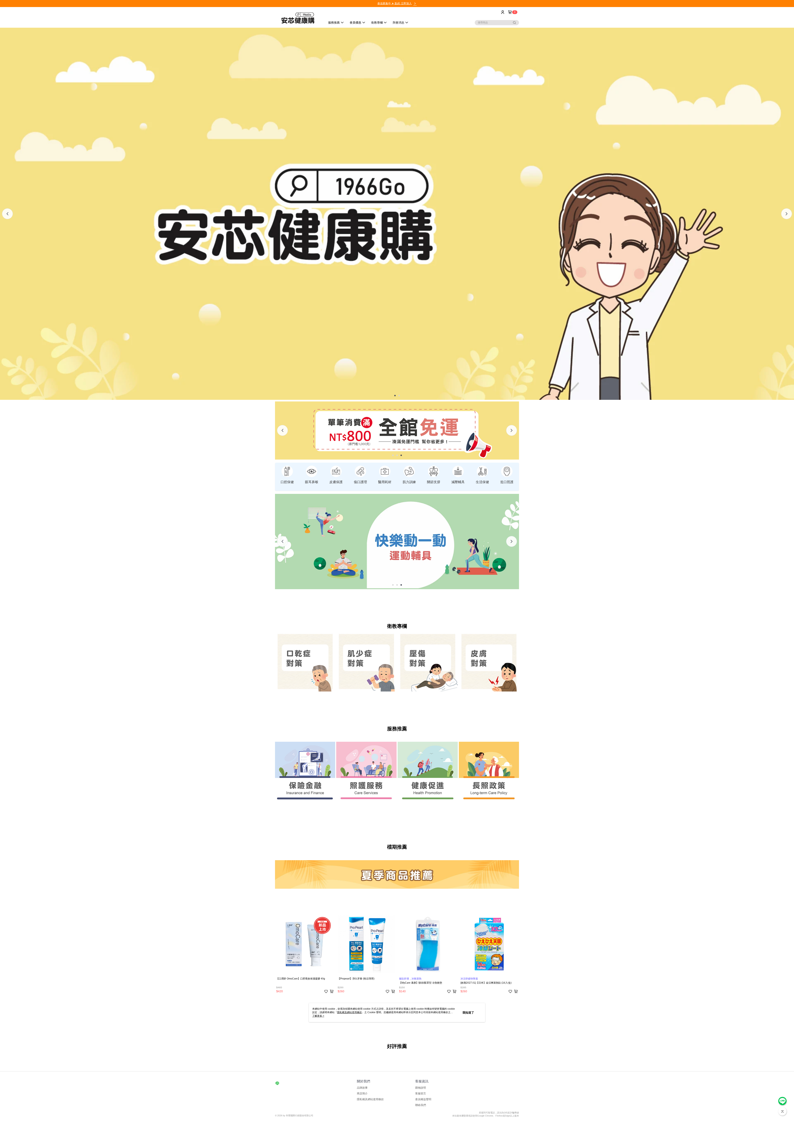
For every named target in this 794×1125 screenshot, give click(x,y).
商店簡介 (362, 1093)
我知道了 (468, 1012)
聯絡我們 (420, 1105)
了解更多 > (318, 1015)
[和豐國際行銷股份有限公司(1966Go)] (298, 18)
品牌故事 (362, 1087)
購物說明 (420, 1087)
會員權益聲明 (423, 1099)
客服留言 (420, 1093)
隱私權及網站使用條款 (370, 1099)
